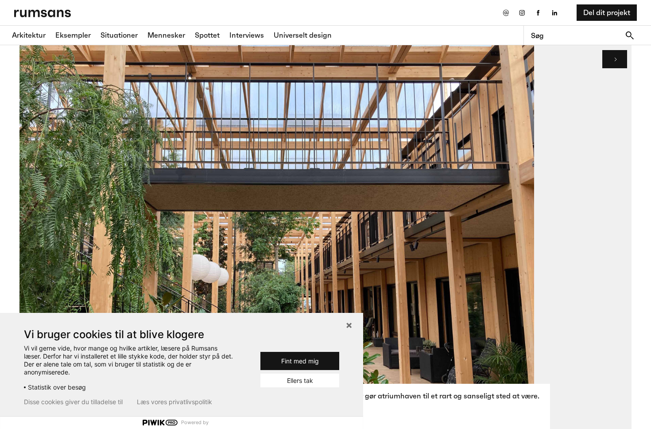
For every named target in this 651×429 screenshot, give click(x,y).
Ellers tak (300, 380)
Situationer (119, 35)
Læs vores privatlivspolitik (174, 402)
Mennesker (166, 35)
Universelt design (303, 35)
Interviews (246, 35)
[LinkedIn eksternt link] (554, 12)
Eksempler (73, 35)
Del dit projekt (606, 12)
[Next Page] (614, 59)
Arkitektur (29, 35)
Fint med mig (300, 361)
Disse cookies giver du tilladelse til (73, 402)
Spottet (207, 35)
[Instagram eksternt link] (522, 12)
